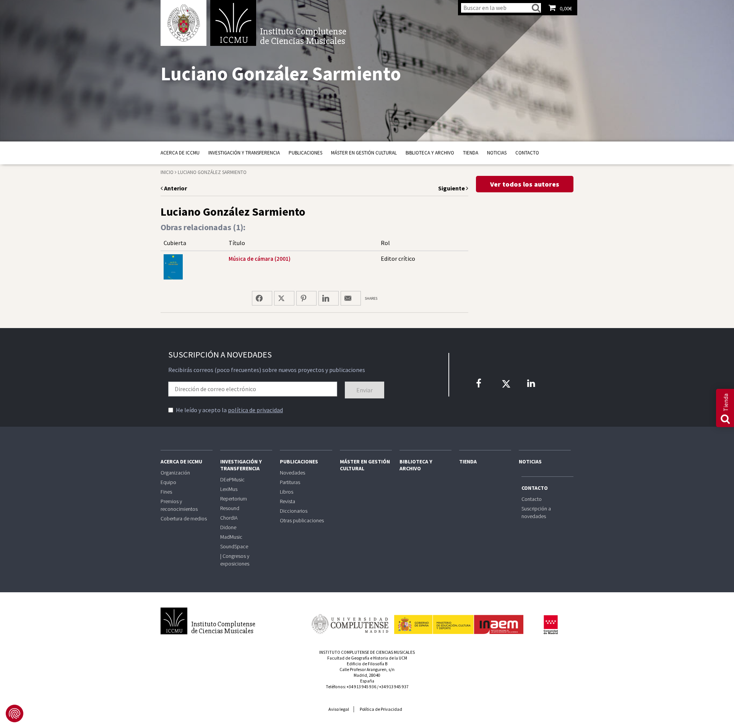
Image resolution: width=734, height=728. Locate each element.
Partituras (290, 482)
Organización (175, 472)
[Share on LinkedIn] (328, 298)
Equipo (168, 482)
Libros (286, 491)
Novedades (292, 472)
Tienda (470, 153)
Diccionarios (293, 510)
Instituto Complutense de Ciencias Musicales (233, 23)
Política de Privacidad (381, 709)
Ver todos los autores (524, 184)
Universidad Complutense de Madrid (183, 23)
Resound (229, 508)
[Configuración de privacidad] (14, 713)
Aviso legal (338, 709)
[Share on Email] (351, 298)
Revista (287, 501)
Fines (166, 491)
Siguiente (452, 188)
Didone (228, 527)
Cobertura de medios (184, 518)
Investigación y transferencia (244, 153)
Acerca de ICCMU (180, 153)
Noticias (497, 153)
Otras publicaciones (302, 520)
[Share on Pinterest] (306, 298)
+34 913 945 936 (361, 686)
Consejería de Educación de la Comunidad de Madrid (550, 624)
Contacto (527, 153)
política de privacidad (255, 410)
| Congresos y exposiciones (234, 559)
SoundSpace (234, 546)
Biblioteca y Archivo (430, 153)
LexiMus (228, 489)
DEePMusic (232, 479)
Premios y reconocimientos (179, 505)
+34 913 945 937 (394, 686)
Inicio (167, 172)
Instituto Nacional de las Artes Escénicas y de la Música (459, 621)
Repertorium (233, 498)
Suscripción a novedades (536, 512)
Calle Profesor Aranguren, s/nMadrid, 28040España (367, 675)
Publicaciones (305, 153)
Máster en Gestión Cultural (364, 153)
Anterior (175, 188)
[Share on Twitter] (284, 298)
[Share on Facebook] (262, 298)
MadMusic (231, 536)
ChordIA (228, 517)
